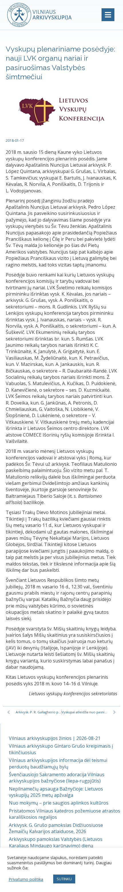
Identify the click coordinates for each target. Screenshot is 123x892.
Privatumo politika (26, 879)
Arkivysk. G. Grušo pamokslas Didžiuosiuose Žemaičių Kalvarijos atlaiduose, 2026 (56, 828)
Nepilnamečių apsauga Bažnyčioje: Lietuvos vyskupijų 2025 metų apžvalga (56, 792)
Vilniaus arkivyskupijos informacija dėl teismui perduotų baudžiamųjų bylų (58, 763)
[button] (108, 14)
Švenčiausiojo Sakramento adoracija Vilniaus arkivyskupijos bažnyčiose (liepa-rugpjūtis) (56, 777)
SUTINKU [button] (64, 878)
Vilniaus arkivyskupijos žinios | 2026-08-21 (54, 738)
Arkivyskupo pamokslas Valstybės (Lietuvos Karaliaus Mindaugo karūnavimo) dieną (55, 842)
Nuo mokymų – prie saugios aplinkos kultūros (58, 803)
